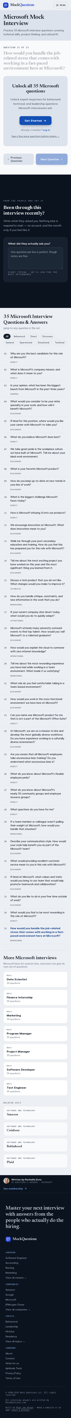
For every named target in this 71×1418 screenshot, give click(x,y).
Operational (25, 342)
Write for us (12, 1363)
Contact (10, 1358)
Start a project (21, 1410)
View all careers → (16, 1277)
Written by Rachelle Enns (26, 1179)
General (10, 342)
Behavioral (19, 336)
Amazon (10, 1289)
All (7, 336)
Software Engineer (16, 1257)
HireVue (10, 1331)
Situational (43, 342)
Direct (34, 336)
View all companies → (18, 1309)
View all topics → (15, 1341)
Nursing (10, 1267)
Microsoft (11, 1299)
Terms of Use (13, 1378)
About (9, 1353)
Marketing (11, 1272)
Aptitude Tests (14, 1368)
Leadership (12, 1326)
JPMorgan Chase (15, 1304)
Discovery (47, 336)
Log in (46, 129)
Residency (11, 1336)
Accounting (12, 1262)
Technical (59, 342)
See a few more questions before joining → (36, 136)
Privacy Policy (13, 1373)
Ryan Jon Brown (24, 1407)
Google (10, 1294)
